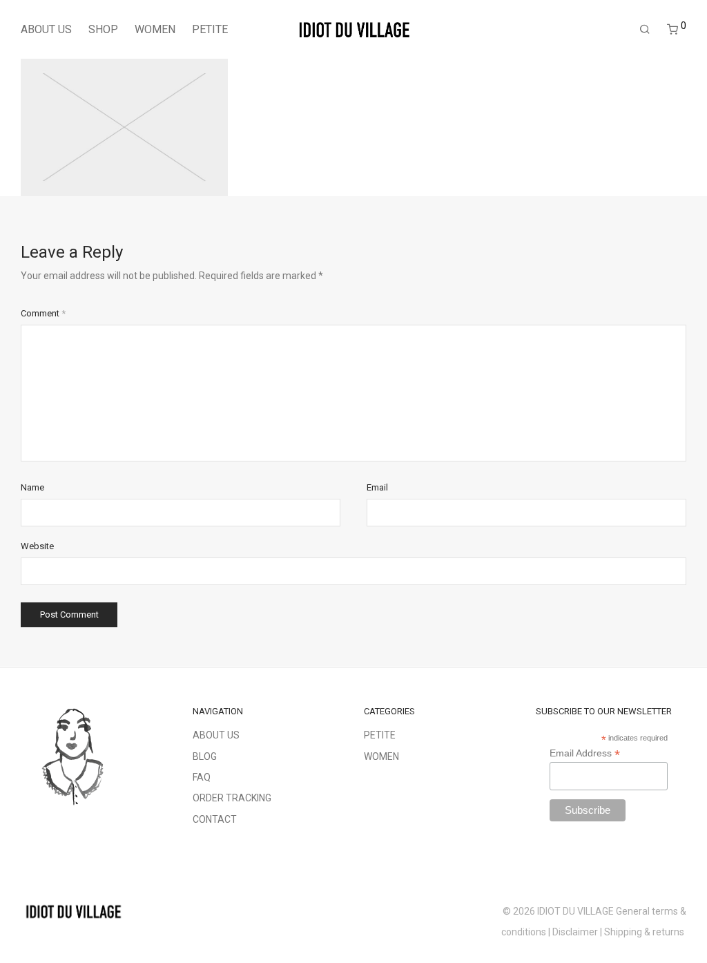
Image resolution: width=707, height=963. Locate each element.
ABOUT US (46, 29)
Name (32, 487)
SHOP (103, 29)
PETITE (210, 29)
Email (377, 487)
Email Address (585, 753)
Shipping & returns (645, 931)
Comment (43, 313)
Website (37, 546)
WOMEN (155, 29)
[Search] (645, 29)
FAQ (202, 777)
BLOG (205, 756)
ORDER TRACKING (232, 797)
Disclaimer (575, 931)
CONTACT (215, 819)
